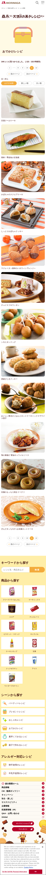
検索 (37, 569)
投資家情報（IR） (9, 810)
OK (36, 871)
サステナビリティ (9, 802)
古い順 (39, 83)
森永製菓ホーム (12, 784)
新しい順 (24, 83)
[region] (23, 859)
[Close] (42, 847)
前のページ (15, 74)
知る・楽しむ (7, 798)
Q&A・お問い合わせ (10, 813)
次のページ (30, 74)
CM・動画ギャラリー (11, 791)
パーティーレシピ (17, 703)
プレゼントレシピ (17, 711)
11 (32, 68)
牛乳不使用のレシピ (18, 773)
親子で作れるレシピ (18, 745)
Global (5, 817)
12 (36, 68)
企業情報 (5, 806)
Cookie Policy (28, 867)
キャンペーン (7, 795)
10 (27, 68)
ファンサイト (23, 829)
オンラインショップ (23, 823)
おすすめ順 (8, 83)
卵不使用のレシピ (17, 765)
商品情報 (5, 787)
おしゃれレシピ (16, 720)
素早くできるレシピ (18, 736)
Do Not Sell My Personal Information (14, 871)
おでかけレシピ (16, 728)
